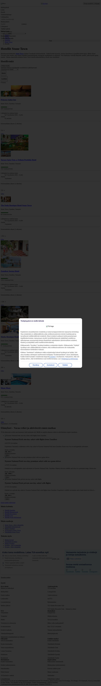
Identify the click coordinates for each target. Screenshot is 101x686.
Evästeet (52, 357)
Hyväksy (36, 365)
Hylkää (65, 365)
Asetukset (50, 365)
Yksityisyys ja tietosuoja (69, 359)
